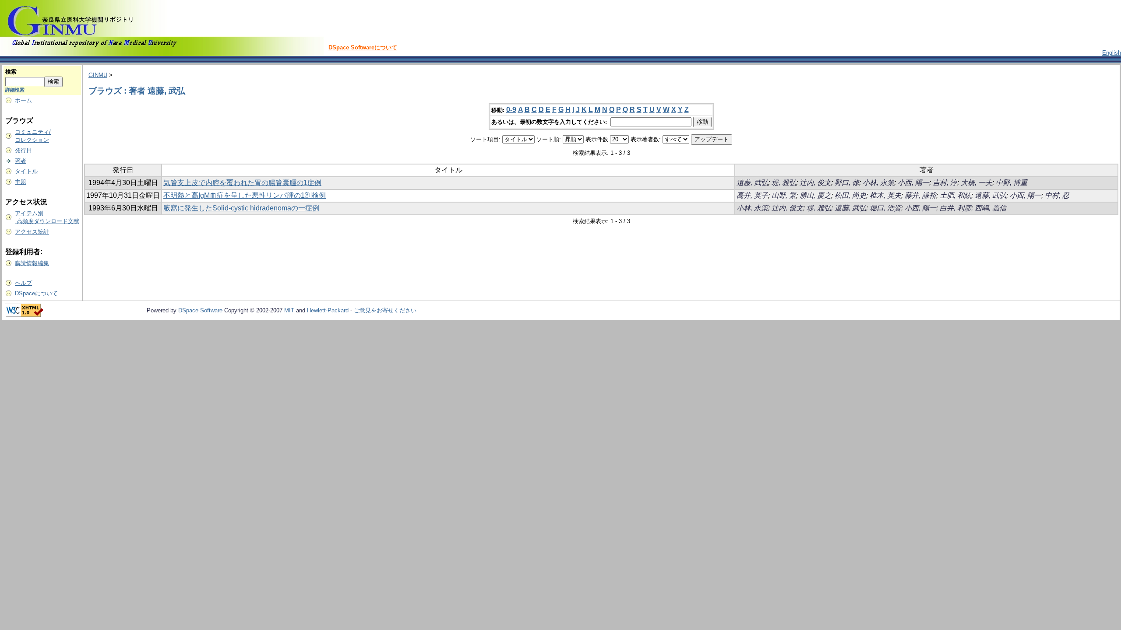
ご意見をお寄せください (385, 310)
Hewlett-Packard (328, 310)
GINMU (97, 75)
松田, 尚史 (850, 195)
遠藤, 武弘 (752, 182)
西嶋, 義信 (990, 208)
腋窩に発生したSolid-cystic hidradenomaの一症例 (241, 208)
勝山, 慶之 (815, 195)
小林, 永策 (878, 182)
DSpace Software (200, 310)
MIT (289, 310)
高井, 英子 (752, 195)
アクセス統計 (32, 231)
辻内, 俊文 (815, 182)
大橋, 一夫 (976, 182)
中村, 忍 (1057, 195)
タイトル (26, 171)
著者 (20, 161)
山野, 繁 (784, 195)
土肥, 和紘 (955, 195)
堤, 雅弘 (784, 182)
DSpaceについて (36, 293)
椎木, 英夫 (885, 195)
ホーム (23, 100)
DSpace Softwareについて (362, 47)
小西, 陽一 (913, 182)
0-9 (511, 109)
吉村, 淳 (945, 182)
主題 (20, 181)
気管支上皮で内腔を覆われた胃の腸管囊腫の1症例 (242, 182)
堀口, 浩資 (885, 208)
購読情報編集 (32, 263)
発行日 (23, 150)
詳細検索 (15, 89)
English (1111, 52)
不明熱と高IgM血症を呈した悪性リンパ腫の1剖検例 (244, 195)
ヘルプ (23, 283)
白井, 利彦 (955, 208)
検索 (11, 71)
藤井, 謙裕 (920, 195)
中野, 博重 (1011, 182)
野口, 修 (847, 182)
